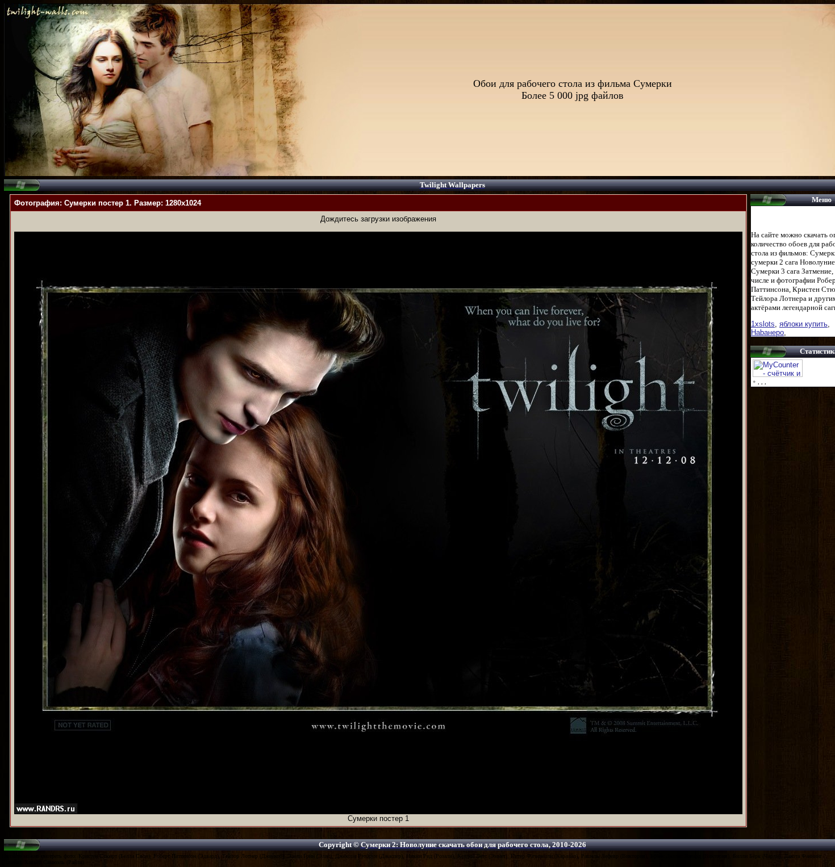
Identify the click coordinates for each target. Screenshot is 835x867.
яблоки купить (803, 324)
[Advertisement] (378, 227)
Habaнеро (767, 332)
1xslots (763, 324)
